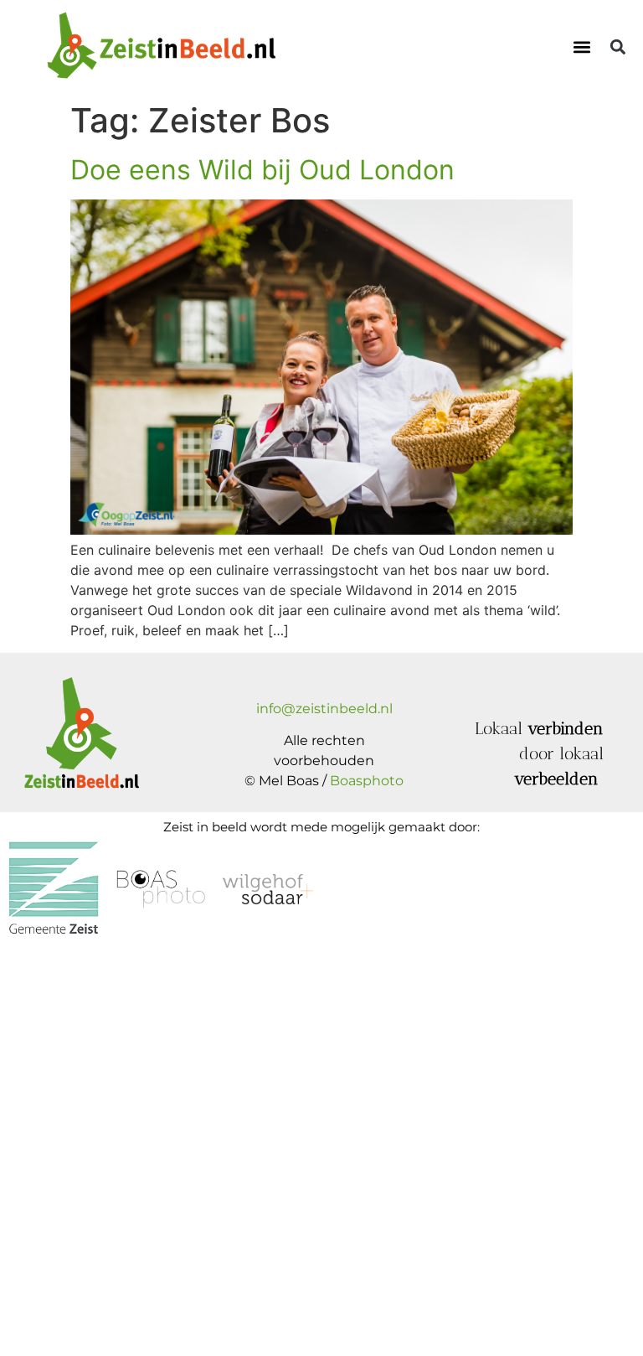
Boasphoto (367, 781)
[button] (582, 46)
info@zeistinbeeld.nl (324, 709)
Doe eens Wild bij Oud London (262, 169)
